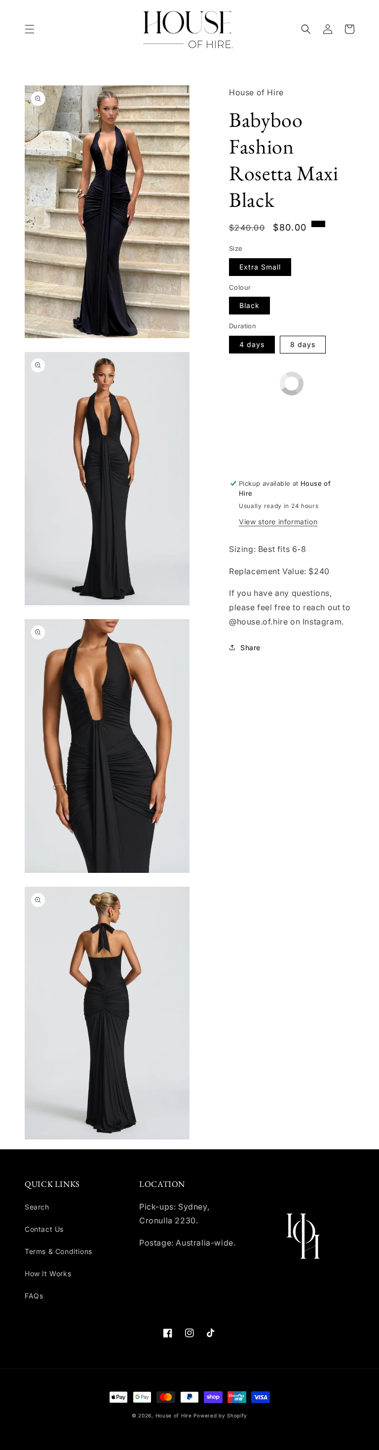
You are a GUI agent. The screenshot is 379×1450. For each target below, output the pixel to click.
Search (37, 1207)
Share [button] (250, 647)
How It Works (48, 1273)
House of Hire (173, 1415)
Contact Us (44, 1229)
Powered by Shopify (220, 1415)
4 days (252, 344)
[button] (29, 29)
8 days (302, 344)
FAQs (34, 1296)
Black (249, 305)
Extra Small (260, 267)
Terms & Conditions (58, 1251)
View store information (278, 521)
